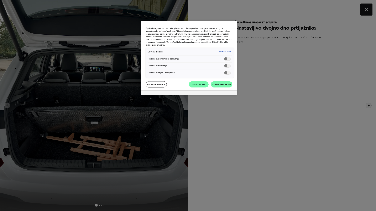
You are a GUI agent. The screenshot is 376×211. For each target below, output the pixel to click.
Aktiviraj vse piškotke (221, 84)
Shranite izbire (198, 84)
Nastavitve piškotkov (156, 84)
